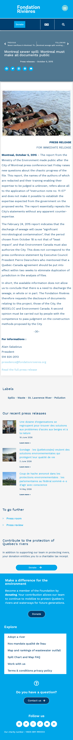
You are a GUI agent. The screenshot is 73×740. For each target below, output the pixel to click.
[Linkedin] (54, 724)
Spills (11, 397)
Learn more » (25, 443)
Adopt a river (16, 636)
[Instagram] (33, 724)
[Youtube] (47, 724)
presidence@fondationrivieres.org (24, 362)
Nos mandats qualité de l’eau (27, 643)
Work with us (16, 663)
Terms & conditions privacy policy (30, 670)
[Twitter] (26, 724)
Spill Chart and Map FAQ (24, 657)
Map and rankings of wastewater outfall (34, 650)
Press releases (27, 61)
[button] (65, 8)
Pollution (59, 397)
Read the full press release (19, 369)
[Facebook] (19, 724)
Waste (21, 397)
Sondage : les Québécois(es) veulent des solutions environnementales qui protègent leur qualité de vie (45, 454)
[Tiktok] (40, 724)
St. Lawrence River (40, 397)
